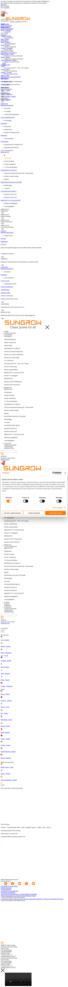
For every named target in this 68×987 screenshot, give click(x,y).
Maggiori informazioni (7, 28)
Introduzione (4, 892)
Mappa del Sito (19, 899)
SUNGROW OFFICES (7, 899)
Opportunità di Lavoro (7, 886)
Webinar (3, 888)
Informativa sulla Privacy (37, 899)
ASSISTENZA (5, 290)
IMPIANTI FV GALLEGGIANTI (10, 77)
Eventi (3, 889)
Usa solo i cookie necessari (12, 513)
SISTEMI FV (4, 41)
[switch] (25, 501)
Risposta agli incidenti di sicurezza (53, 899)
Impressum (26, 899)
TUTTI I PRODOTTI (7, 150)
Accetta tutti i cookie (55, 513)
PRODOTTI (4, 104)
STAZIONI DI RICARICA (8, 191)
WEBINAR (4, 241)
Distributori (4, 35)
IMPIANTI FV (5, 78)
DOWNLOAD (5, 459)
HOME (3, 24)
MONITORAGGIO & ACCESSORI (11, 182)
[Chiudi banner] (65, 473)
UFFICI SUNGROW (7, 287)
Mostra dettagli (57, 507)
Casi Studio (4, 891)
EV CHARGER (5, 65)
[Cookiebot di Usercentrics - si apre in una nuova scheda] (53, 473)
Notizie (16, 886)
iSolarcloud (4, 123)
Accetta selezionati (34, 513)
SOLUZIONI (4, 27)
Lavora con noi (5, 281)
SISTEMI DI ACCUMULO (9, 53)
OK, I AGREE (5, 6)
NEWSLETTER (5, 293)
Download (9, 888)
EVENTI (3, 231)
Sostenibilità (11, 892)
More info (3, 4)
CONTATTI (4, 267)
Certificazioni (4, 141)
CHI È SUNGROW (6, 25)
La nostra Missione (13, 891)
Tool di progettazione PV (8, 117)
